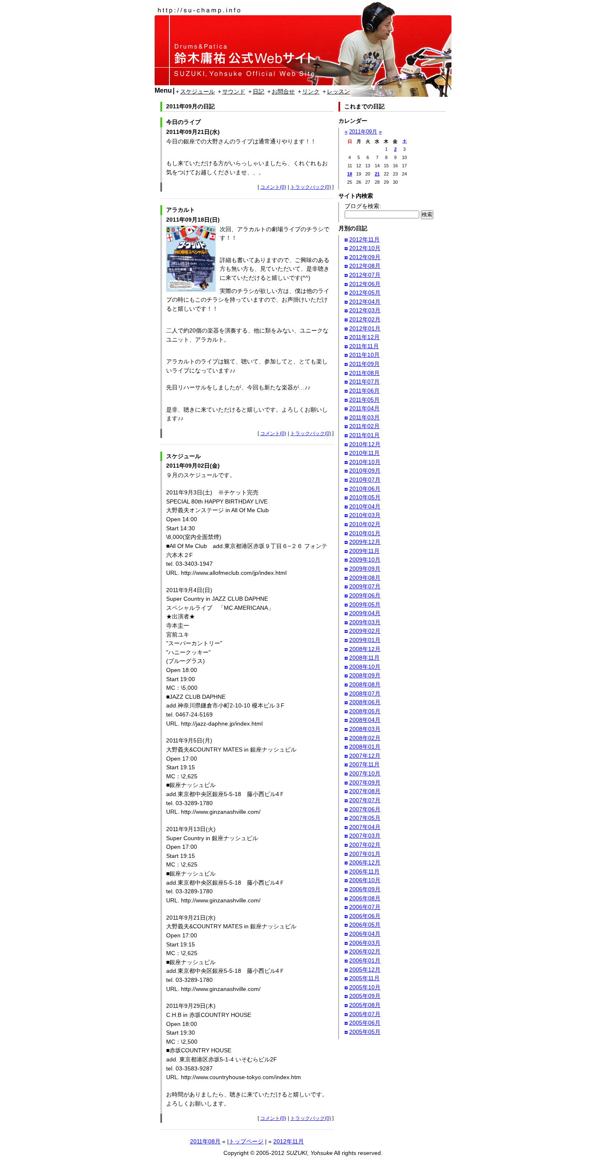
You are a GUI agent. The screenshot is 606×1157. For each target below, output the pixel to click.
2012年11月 (288, 1141)
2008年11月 (364, 657)
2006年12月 (365, 862)
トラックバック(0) (310, 187)
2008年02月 (365, 738)
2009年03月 (365, 622)
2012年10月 (365, 248)
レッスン (338, 91)
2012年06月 (365, 284)
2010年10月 (365, 462)
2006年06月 (365, 916)
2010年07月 (365, 479)
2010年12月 (365, 444)
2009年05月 (365, 604)
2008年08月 (365, 684)
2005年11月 (364, 978)
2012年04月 (365, 301)
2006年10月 (365, 880)
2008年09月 (365, 675)
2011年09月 (363, 132)
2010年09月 (365, 470)
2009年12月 (365, 542)
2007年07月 (365, 800)
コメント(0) (273, 187)
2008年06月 (365, 702)
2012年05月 (365, 292)
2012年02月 (365, 319)
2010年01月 (365, 533)
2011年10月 (364, 354)
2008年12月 (365, 649)
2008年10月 (365, 666)
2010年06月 (365, 488)
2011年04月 (364, 408)
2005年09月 (365, 996)
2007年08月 (365, 791)
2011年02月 (364, 426)
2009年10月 (365, 559)
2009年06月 (365, 595)
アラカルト (180, 209)
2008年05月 (365, 711)
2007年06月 (365, 809)
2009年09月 (365, 568)
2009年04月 (365, 613)
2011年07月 (364, 381)
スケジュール (197, 91)
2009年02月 (365, 631)
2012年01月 (365, 328)
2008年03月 (365, 729)
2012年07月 (365, 275)
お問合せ (283, 91)
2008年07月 (365, 693)
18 (349, 173)
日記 (258, 91)
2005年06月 (365, 1022)
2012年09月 (365, 257)
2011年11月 (364, 346)
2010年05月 (365, 497)
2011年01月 (364, 435)
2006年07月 (365, 907)
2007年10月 (365, 773)
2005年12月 (365, 969)
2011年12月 (364, 337)
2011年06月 (364, 390)
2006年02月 (365, 951)
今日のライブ (183, 122)
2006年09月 (365, 889)
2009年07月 (365, 586)
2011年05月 (364, 399)
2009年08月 (365, 577)
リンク (310, 91)
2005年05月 (365, 1031)
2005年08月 (365, 1005)
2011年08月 (205, 1141)
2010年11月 (364, 453)
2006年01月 (365, 960)
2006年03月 (365, 942)
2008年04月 (365, 720)
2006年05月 (365, 924)
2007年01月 (365, 853)
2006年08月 (365, 898)
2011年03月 (364, 417)
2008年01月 (365, 746)
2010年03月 (365, 515)
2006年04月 (365, 933)
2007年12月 (365, 755)
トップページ (246, 1141)
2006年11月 (364, 871)
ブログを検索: (363, 206)
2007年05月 (365, 818)
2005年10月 (365, 987)
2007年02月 (365, 844)
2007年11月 (364, 764)
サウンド (233, 91)
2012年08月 (365, 265)
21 (377, 173)
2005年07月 (365, 1014)
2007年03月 (365, 835)
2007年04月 (365, 827)
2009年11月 (364, 551)
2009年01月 (365, 640)
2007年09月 (365, 782)
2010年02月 (365, 524)
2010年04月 (365, 506)
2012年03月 (365, 310)
